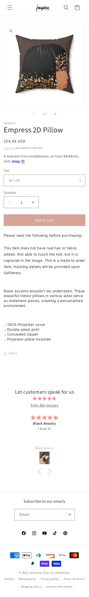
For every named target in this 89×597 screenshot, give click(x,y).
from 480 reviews (45, 405)
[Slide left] (33, 114)
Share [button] (13, 353)
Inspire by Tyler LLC (41, 572)
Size (6, 170)
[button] (9, 7)
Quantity (10, 192)
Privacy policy (50, 579)
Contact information (59, 586)
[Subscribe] (69, 515)
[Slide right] (55, 114)
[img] (44, 398)
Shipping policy (31, 586)
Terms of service (74, 579)
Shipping (9, 147)
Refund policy (27, 579)
